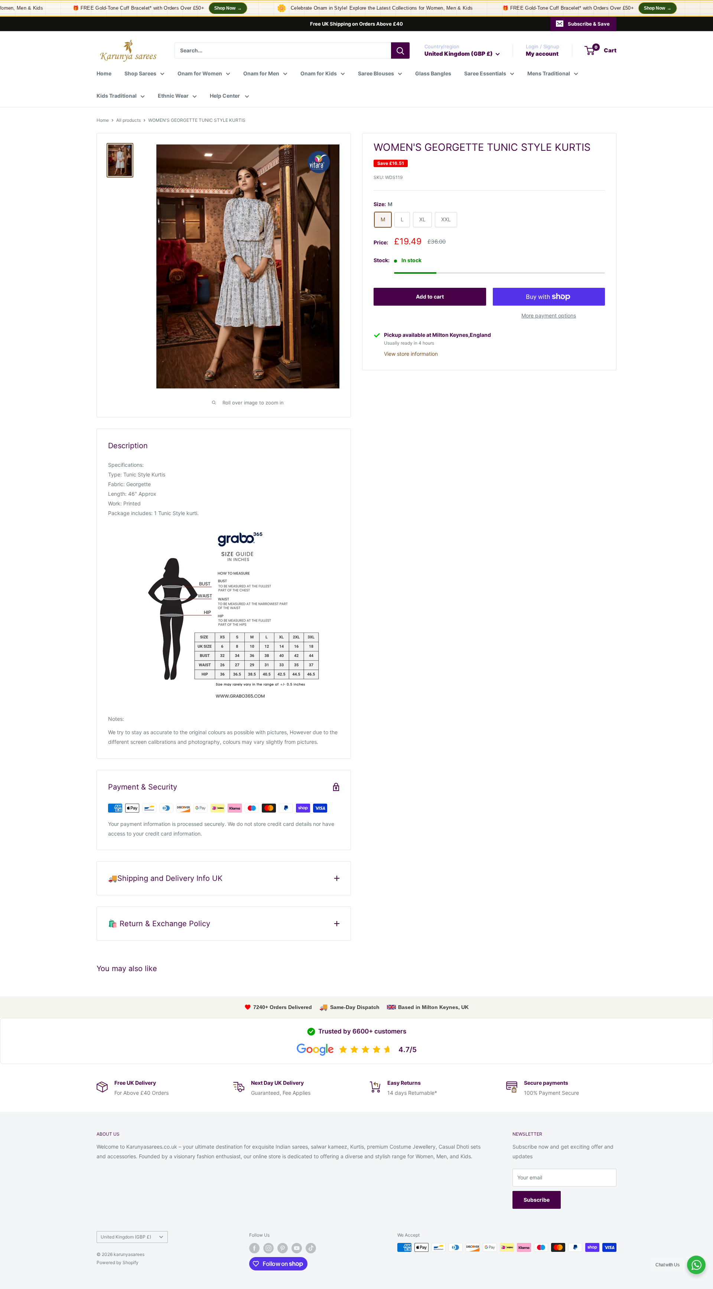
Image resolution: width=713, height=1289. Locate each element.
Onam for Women (200, 73)
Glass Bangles (433, 73)
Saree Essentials (485, 73)
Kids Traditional (117, 95)
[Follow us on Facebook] (254, 1248)
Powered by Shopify (118, 1262)
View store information (411, 354)
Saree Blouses (376, 73)
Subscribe (537, 1200)
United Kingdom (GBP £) (126, 1237)
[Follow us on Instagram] (268, 1248)
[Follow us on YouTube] (297, 1248)
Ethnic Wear (173, 95)
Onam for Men (261, 73)
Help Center (225, 95)
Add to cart (430, 296)
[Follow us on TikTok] (311, 1248)
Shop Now (214, 8)
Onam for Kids (318, 73)
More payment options (548, 315)
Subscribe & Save (589, 24)
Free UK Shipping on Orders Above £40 (356, 24)
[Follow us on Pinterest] (282, 1248)
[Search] (400, 50)
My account (542, 53)
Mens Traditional (548, 73)
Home (104, 73)
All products (128, 120)
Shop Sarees (140, 73)
